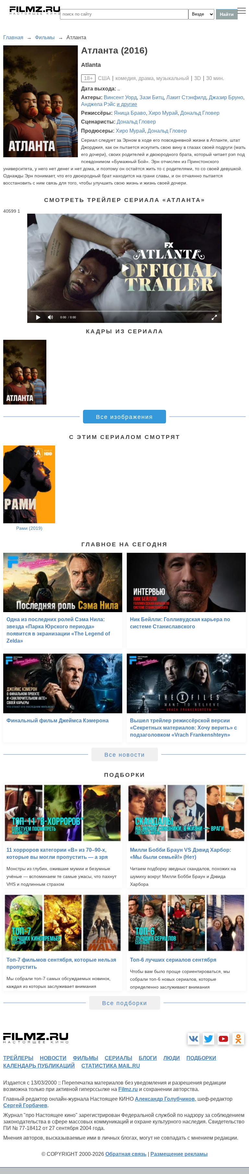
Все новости (124, 755)
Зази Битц (151, 97)
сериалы (118, 1058)
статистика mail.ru (110, 1066)
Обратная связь (126, 1154)
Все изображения (124, 417)
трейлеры (18, 1058)
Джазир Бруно (226, 97)
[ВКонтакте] (193, 1039)
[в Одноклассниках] (238, 1039)
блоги (148, 1058)
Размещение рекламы (179, 1154)
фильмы (85, 1058)
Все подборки (124, 1003)
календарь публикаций (39, 1066)
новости (53, 1058)
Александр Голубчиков (165, 1099)
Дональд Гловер (199, 113)
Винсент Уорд (120, 97)
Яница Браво (130, 113)
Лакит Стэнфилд (186, 97)
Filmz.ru (128, 1089)
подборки (201, 1058)
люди (171, 1058)
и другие (127, 104)
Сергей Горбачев (25, 1105)
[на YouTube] (223, 1039)
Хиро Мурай (163, 113)
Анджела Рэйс (98, 104)
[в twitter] (208, 1039)
